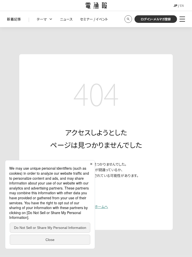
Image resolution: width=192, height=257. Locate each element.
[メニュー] (182, 19)
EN (182, 5)
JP (175, 5)
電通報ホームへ (96, 206)
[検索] (128, 19)
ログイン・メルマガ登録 (156, 19)
